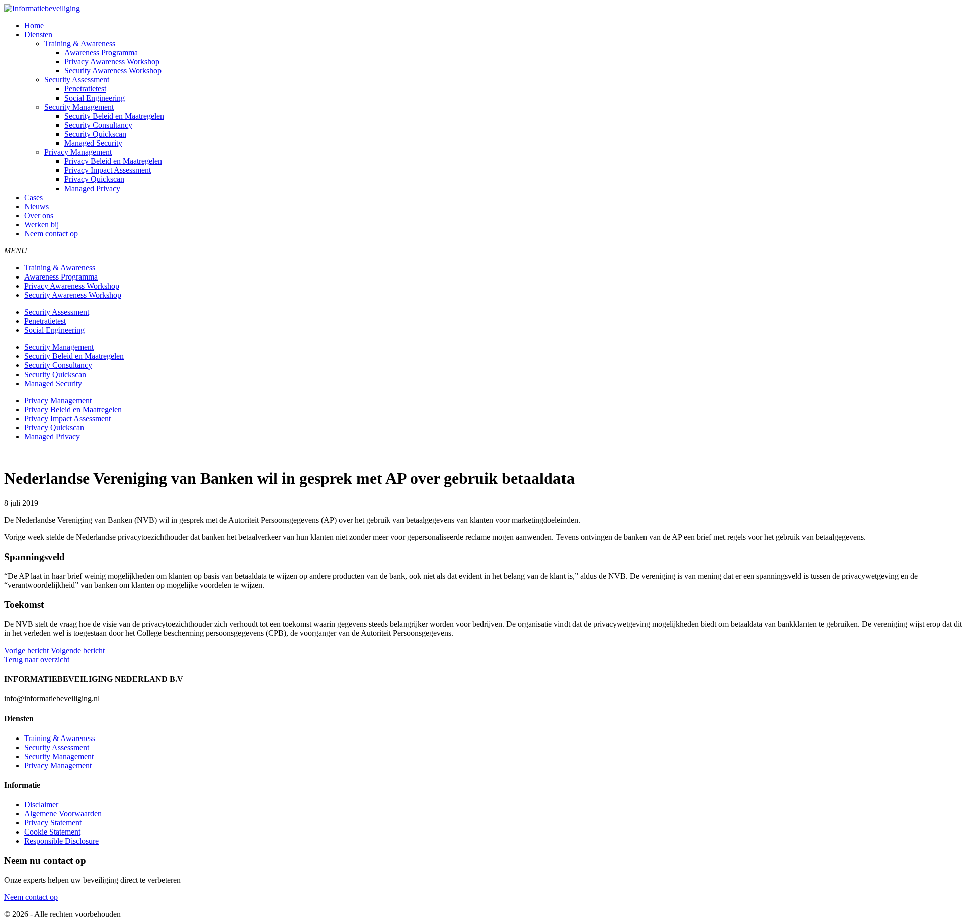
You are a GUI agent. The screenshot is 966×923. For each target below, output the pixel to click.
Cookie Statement (52, 831)
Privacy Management (78, 152)
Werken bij (41, 224)
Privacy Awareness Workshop (111, 61)
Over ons (38, 215)
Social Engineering (94, 98)
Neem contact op (51, 233)
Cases (33, 197)
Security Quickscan (95, 134)
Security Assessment (76, 79)
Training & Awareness (79, 43)
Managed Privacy (92, 188)
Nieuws (36, 206)
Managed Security (93, 143)
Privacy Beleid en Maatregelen (113, 161)
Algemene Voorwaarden (63, 813)
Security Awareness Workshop (113, 70)
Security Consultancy (98, 125)
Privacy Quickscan (94, 179)
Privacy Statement (53, 822)
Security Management (79, 107)
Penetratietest (85, 88)
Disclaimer (41, 804)
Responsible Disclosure (61, 841)
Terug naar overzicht (36, 659)
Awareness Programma (101, 52)
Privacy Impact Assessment (107, 170)
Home (34, 25)
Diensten (38, 34)
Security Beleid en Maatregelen (114, 116)
